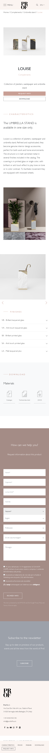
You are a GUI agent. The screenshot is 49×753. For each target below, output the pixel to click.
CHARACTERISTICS (8, 745)
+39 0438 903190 (10, 718)
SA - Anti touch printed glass (13, 343)
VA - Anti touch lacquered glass (14, 328)
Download (24, 99)
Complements (16, 12)
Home (6, 12)
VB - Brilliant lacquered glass (13, 320)
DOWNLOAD (39, 745)
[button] (2, 302)
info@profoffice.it (9, 721)
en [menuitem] (41, 5)
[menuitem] (42, 5)
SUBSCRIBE (24, 663)
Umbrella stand (29, 12)
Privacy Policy (38, 603)
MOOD (20, 745)
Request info (24, 94)
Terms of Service (8, 605)
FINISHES (28, 745)
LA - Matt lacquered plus (11, 351)
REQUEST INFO (8, 748)
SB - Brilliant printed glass (12, 335)
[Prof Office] (24, 5)
